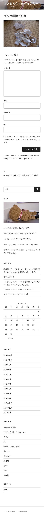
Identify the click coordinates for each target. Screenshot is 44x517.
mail (5, 490)
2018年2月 (8, 394)
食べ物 (6, 475)
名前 (6, 101)
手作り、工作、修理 (11, 446)
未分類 (6, 461)
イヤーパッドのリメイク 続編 (16, 294)
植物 (5, 466)
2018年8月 (8, 365)
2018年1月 (8, 398)
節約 (5, 470)
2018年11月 (8, 360)
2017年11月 (8, 403)
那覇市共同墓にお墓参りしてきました (18, 289)
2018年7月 (8, 370)
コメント (7, 68)
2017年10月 (8, 408)
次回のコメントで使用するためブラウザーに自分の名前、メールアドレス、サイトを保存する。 (22, 139)
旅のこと (7, 451)
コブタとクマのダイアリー (21, 3)
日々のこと (8, 456)
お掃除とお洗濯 (10, 427)
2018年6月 (8, 374)
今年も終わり (9, 277)
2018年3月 (8, 389)
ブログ (6, 437)
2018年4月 (8, 384)
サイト (6, 125)
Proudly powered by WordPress (15, 511)
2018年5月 (8, 379)
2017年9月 (8, 413)
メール (7, 113)
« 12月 (10, 338)
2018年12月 (8, 355)
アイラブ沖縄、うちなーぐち (15, 432)
